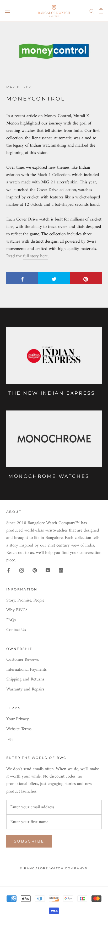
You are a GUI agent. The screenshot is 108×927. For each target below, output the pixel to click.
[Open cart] (101, 10)
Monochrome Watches (48, 476)
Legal (10, 739)
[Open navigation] (7, 11)
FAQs (11, 620)
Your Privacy (17, 719)
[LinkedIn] (61, 570)
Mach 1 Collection (53, 175)
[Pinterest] (35, 570)
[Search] (91, 11)
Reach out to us (20, 553)
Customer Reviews (22, 660)
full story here (35, 256)
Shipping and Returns (25, 679)
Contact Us (16, 630)
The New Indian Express (51, 393)
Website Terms (18, 729)
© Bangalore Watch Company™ (54, 868)
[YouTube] (48, 570)
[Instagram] (21, 570)
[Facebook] (8, 570)
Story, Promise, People (25, 600)
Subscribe (29, 841)
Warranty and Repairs (25, 689)
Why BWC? (16, 610)
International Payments (26, 670)
